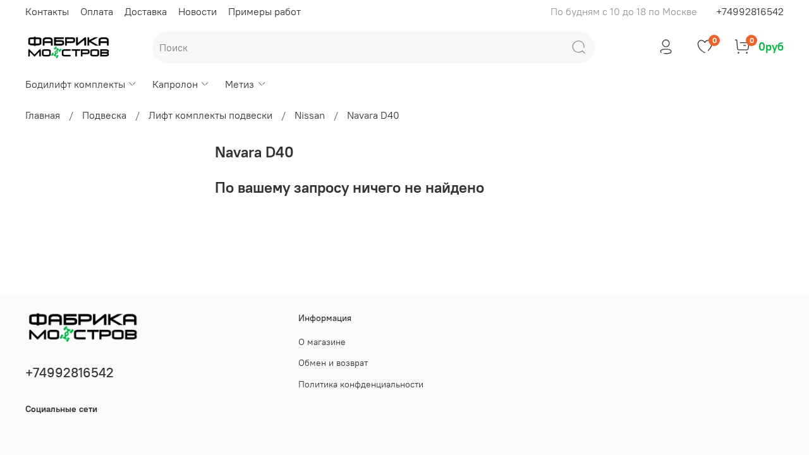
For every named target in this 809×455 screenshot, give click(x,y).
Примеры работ (264, 11)
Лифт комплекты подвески (210, 115)
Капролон (175, 84)
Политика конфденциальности (360, 384)
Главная (42, 115)
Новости (197, 11)
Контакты (47, 11)
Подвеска (104, 115)
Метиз (239, 84)
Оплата (96, 11)
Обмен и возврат (333, 362)
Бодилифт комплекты (75, 84)
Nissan (310, 115)
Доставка (146, 11)
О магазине (322, 342)
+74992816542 (750, 11)
